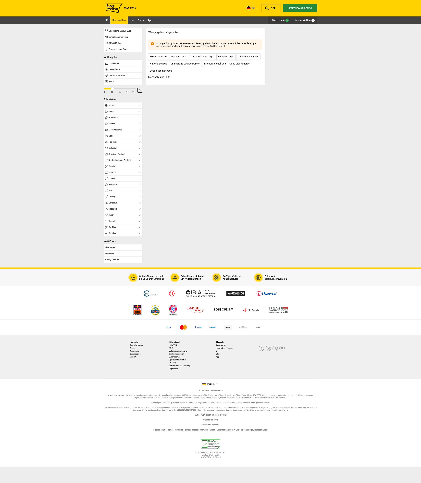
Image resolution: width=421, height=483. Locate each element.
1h (105, 92)
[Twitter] (275, 348)
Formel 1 (171, 430)
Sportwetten (221, 345)
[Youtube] (282, 348)
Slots (218, 354)
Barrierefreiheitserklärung (179, 366)
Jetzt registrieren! (300, 8)
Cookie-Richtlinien (176, 354)
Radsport (258, 430)
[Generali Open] (196, 310)
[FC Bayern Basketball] (173, 310)
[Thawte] (267, 293)
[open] (210, 450)
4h (120, 92)
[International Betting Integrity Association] (200, 293)
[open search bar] (107, 20)
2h (112, 92)
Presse (132, 348)
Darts (265, 430)
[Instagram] (268, 348)
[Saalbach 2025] (278, 310)
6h (127, 92)
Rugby (251, 430)
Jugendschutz (174, 357)
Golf (238, 430)
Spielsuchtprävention (177, 360)
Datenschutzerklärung (178, 351)
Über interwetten (136, 345)
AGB (171, 348)
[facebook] (261, 348)
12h (133, 92)
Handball (244, 430)
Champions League (208, 430)
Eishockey (231, 430)
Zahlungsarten (135, 354)
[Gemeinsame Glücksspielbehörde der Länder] (150, 293)
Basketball (221, 430)
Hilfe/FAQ (173, 345)
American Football (183, 430)
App (217, 357)
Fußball (157, 430)
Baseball (195, 430)
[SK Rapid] (155, 310)
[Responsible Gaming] (172, 293)
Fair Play (172, 363)
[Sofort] (228, 327)
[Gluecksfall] (236, 293)
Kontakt (133, 357)
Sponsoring (134, 351)
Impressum (173, 369)
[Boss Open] (223, 310)
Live (217, 351)
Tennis (164, 430)
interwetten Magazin (224, 348)
